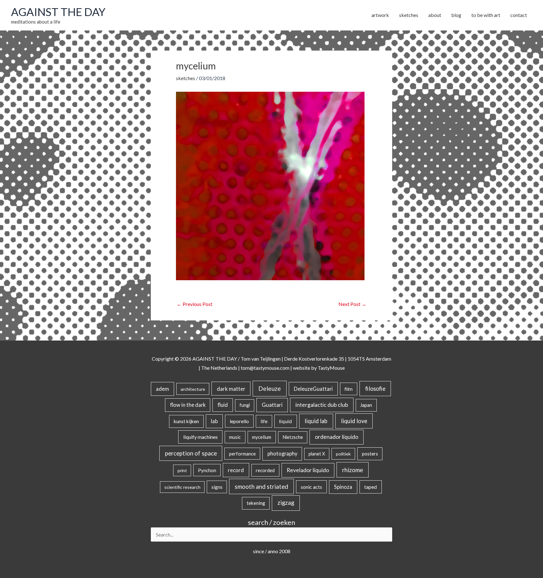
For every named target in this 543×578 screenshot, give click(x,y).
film (348, 389)
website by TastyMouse (319, 368)
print (182, 470)
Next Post (352, 304)
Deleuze (269, 388)
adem (162, 389)
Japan (366, 405)
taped (370, 487)
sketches (185, 78)
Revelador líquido (308, 470)
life (264, 421)
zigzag (285, 502)
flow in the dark (188, 405)
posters (370, 453)
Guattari (272, 404)
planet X (317, 453)
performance (242, 453)
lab (214, 421)
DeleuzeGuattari (313, 389)
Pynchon (207, 470)
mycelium (261, 437)
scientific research (182, 487)
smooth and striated (261, 486)
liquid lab (315, 420)
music (235, 437)
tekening (256, 503)
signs (216, 487)
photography (282, 453)
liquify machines (200, 437)
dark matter (231, 388)
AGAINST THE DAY (58, 11)
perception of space (191, 453)
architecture (193, 389)
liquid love (354, 420)
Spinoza (343, 487)
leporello (239, 421)
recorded (265, 470)
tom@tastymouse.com (265, 368)
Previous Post (194, 304)
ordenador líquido (336, 437)
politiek (343, 453)
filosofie (375, 388)
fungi (244, 405)
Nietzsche (292, 437)
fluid (222, 405)
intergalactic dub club (321, 404)
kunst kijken (186, 421)
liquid (285, 421)
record (236, 470)
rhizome (352, 469)
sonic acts (311, 487)
